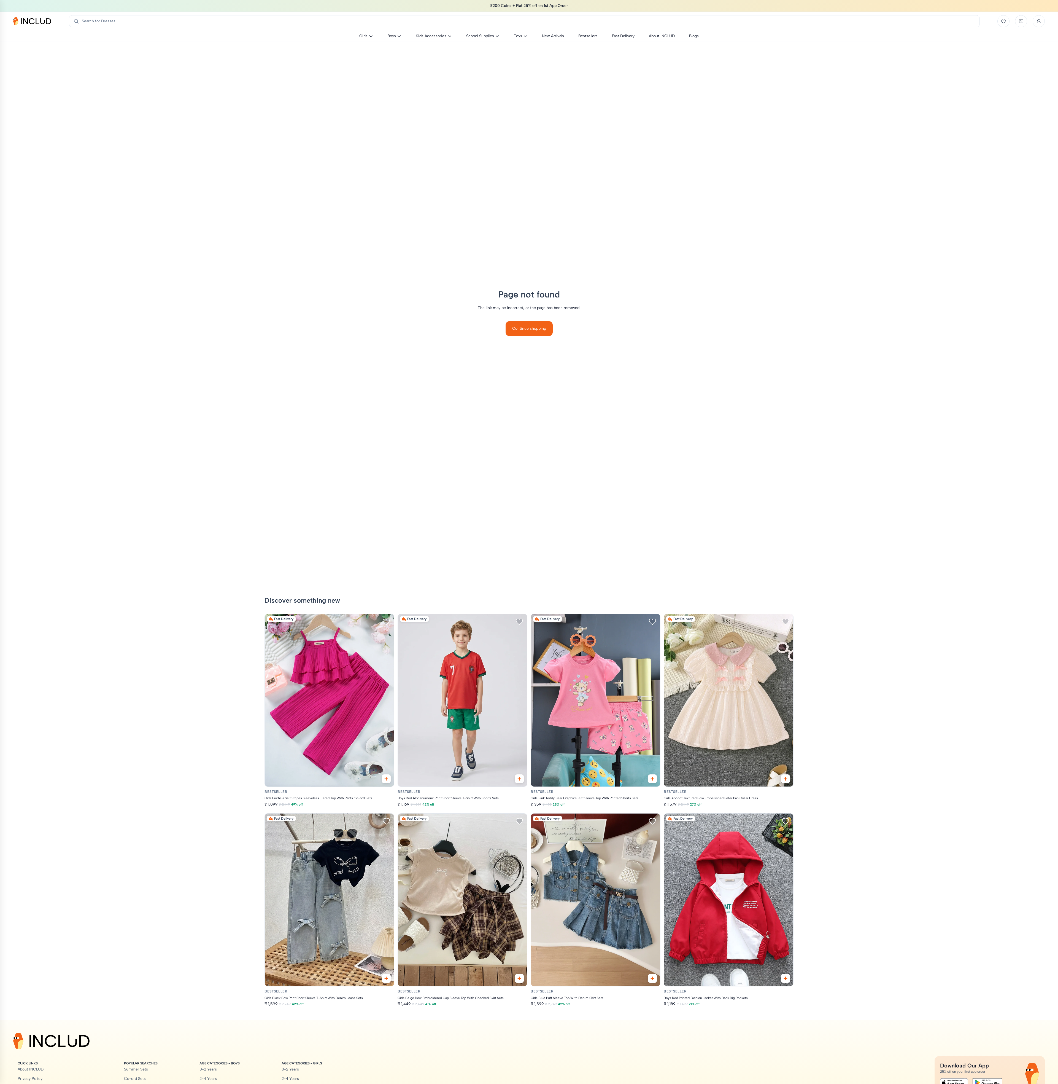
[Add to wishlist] (386, 622)
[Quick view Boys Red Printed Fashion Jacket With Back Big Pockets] (785, 978)
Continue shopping (529, 328)
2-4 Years (208, 1078)
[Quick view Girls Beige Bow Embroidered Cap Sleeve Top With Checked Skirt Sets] (519, 978)
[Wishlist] (1003, 21)
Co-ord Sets (135, 1078)
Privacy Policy (30, 1078)
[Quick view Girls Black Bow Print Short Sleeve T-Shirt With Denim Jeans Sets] (386, 978)
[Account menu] (1039, 21)
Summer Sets (136, 1069)
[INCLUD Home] (32, 21)
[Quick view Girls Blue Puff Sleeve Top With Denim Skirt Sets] (652, 978)
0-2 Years (208, 1069)
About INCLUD (31, 1069)
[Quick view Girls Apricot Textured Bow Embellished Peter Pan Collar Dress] (785, 778)
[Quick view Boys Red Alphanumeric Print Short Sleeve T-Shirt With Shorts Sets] (519, 778)
